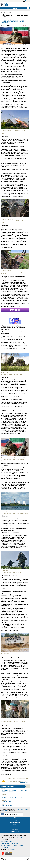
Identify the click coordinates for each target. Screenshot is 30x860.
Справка (15, 824)
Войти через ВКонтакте (12, 814)
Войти (27, 1)
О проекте (15, 827)
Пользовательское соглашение (9, 843)
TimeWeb (12, 849)
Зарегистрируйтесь (23, 809)
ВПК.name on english (6, 841)
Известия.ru (11, 12)
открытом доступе (23, 782)
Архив (15, 817)
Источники (15, 820)
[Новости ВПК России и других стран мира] (4, 5)
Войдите (4, 810)
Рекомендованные (15, 822)
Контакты (15, 829)
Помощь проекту (15, 831)
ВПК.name (19, 837)
